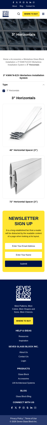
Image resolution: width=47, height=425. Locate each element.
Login (23, 361)
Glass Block (23, 374)
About (14, 6)
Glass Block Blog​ (23, 396)
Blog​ (21, 6)
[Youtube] (34, 2)
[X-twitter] (17, 2)
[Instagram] (23, 2)
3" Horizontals (13, 90)
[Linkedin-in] (30, 2)
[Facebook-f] (13, 2)
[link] (18, 14)
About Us (23, 352)
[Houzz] (27, 2)
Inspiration (23, 341)
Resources (23, 336)
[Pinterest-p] (20, 2)
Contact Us (30, 6)
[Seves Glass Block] (6, 14)
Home (6, 59)
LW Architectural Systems (23, 383)
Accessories (16, 59)
